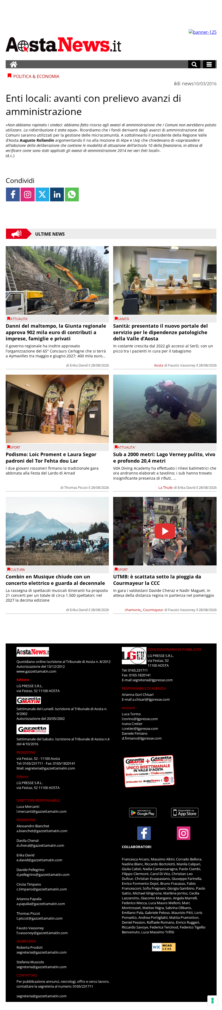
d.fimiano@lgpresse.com (142, 738)
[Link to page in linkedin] (57, 194)
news (188, 83)
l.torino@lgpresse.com (140, 718)
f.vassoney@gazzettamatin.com (42, 932)
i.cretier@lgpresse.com (140, 728)
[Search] (194, 64)
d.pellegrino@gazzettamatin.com (43, 874)
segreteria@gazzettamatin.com (50, 768)
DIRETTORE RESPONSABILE (38, 800)
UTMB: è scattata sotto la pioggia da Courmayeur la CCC (157, 579)
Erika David (79, 365)
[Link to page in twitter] (42, 194)
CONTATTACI (27, 975)
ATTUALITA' (19, 319)
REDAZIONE (26, 752)
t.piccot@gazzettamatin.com (40, 918)
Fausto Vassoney (181, 365)
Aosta (158, 365)
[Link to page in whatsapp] (72, 194)
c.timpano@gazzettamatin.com (42, 889)
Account (128, 707)
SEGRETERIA (26, 941)
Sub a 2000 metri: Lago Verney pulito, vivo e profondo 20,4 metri (164, 457)
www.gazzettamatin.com (36, 671)
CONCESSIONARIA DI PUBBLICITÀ (174, 649)
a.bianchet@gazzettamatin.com (42, 830)
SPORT (15, 447)
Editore (23, 679)
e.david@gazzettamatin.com (39, 860)
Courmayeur (153, 609)
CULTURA (17, 569)
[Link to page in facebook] (13, 194)
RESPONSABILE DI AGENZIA (144, 688)
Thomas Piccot (76, 487)
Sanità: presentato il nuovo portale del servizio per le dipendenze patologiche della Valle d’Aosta (160, 332)
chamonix (133, 609)
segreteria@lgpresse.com (152, 679)
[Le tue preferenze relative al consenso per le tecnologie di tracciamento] (212, 1000)
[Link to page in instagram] (27, 194)
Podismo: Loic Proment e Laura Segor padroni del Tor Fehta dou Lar (51, 457)
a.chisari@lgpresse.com (151, 699)
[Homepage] (13, 64)
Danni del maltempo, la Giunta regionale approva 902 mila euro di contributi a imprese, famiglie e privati (56, 332)
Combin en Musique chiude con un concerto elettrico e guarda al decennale (55, 579)
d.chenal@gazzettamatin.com (40, 845)
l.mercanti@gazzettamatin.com (42, 811)
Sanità (123, 319)
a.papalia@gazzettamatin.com (41, 903)
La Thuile (165, 487)
